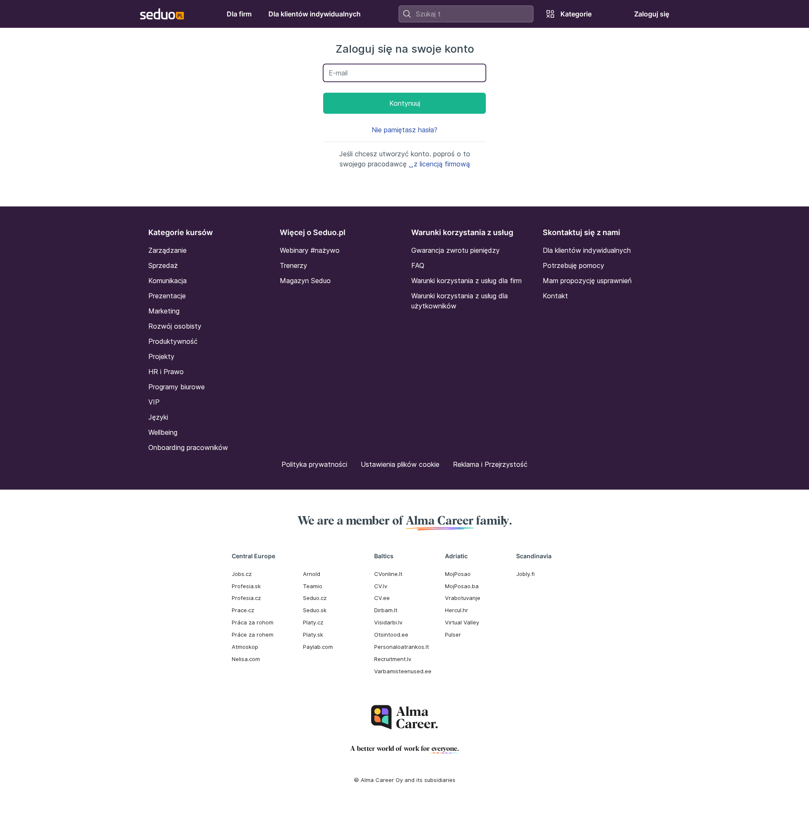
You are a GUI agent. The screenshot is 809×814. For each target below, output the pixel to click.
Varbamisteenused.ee (402, 671)
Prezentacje (167, 296)
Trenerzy (293, 265)
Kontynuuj (404, 103)
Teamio (312, 586)
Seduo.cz (315, 597)
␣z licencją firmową (439, 164)
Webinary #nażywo (310, 250)
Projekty (161, 356)
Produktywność (173, 341)
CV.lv (380, 586)
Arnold (311, 573)
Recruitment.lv (392, 659)
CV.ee (382, 597)
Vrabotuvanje (462, 597)
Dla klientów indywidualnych (587, 250)
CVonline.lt (388, 573)
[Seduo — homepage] (162, 14)
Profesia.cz (246, 597)
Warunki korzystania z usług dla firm (466, 280)
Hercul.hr (456, 610)
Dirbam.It (385, 610)
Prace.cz (243, 610)
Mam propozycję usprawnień (587, 280)
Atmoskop (245, 646)
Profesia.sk (246, 586)
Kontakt (555, 296)
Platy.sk (313, 634)
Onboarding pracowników (188, 447)
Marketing (163, 311)
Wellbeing (162, 432)
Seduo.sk (315, 610)
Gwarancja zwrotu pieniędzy (455, 250)
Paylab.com (318, 646)
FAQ (417, 265)
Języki (158, 417)
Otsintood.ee (391, 634)
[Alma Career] (404, 717)
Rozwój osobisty (174, 326)
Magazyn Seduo (305, 280)
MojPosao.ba (462, 586)
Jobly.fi (525, 573)
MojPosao (458, 573)
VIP (154, 402)
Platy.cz (313, 622)
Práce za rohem (252, 634)
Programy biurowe (176, 387)
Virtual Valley (462, 622)
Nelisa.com (246, 659)
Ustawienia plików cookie (400, 464)
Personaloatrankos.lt (401, 646)
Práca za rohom (252, 622)
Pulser (453, 634)
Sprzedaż (163, 265)
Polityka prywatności (314, 464)
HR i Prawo (166, 371)
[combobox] (466, 13)
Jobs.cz (242, 573)
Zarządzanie (167, 250)
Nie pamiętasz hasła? (404, 130)
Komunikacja (167, 280)
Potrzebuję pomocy (573, 265)
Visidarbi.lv (388, 622)
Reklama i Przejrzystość (490, 464)
